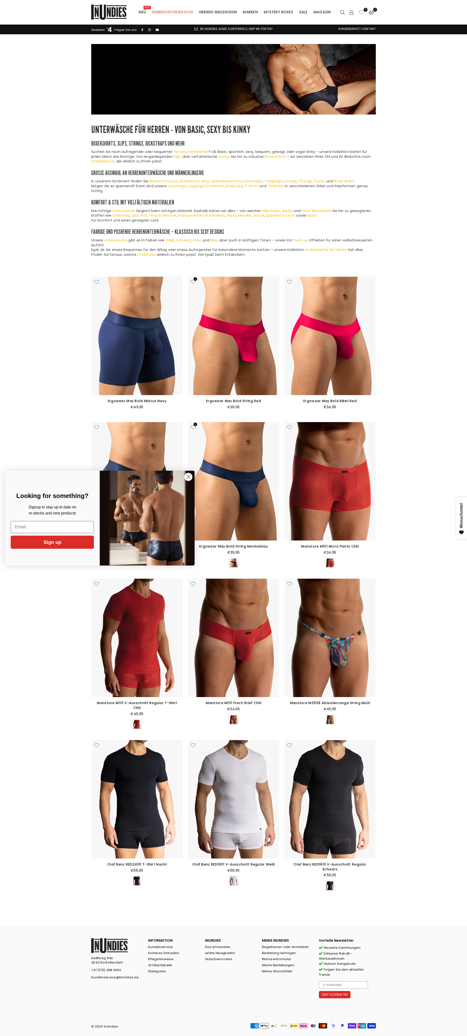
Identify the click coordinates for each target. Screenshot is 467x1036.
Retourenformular (276, 959)
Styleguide (157, 971)
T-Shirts (252, 186)
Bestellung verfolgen (279, 953)
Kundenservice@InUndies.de (115, 977)
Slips (177, 156)
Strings (224, 156)
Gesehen (98, 30)
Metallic (245, 215)
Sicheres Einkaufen (163, 953)
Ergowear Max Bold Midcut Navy (137, 400)
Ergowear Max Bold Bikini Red (330, 400)
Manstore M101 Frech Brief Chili (233, 702)
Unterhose (146, 254)
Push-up (300, 240)
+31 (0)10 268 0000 (106, 970)
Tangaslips (273, 181)
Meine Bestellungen (278, 965)
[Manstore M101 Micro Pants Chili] (330, 481)
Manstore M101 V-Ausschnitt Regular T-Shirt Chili (137, 705)
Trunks (319, 181)
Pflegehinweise (160, 959)
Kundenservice (160, 947)
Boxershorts (275, 156)
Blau (213, 240)
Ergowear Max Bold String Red (233, 400)
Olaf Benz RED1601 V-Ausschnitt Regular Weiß (233, 864)
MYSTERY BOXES (278, 12)
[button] (371, 12)
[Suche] (342, 12)
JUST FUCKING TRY (334, 994)
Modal (287, 210)
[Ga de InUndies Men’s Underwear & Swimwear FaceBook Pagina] (142, 30)
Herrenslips (252, 181)
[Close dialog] (188, 477)
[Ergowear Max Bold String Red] (233, 336)
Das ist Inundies (217, 947)
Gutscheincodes (218, 959)
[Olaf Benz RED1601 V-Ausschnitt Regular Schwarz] (330, 799)
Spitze (259, 215)
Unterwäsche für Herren (326, 249)
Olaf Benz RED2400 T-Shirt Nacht (137, 864)
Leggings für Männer (206, 186)
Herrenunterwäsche (172, 12)
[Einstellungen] (351, 12)
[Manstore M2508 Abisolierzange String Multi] (330, 638)
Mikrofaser (271, 210)
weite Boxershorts (226, 181)
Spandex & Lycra (280, 215)
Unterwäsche (102, 161)
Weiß (170, 240)
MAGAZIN (322, 12)
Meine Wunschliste (277, 971)
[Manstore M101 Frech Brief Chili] (233, 638)
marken (250, 12)
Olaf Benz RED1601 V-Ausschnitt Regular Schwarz (330, 867)
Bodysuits (234, 186)
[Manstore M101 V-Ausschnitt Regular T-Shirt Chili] (137, 638)
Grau (197, 240)
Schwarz (183, 240)
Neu (144, 11)
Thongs (305, 181)
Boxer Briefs (344, 181)
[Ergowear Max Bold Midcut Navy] (137, 336)
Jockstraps (177, 186)
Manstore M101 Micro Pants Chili (330, 546)
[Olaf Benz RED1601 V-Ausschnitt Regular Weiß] (233, 799)
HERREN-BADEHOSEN (218, 12)
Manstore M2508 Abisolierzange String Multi (330, 702)
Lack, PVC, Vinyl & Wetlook (154, 215)
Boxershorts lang (194, 181)
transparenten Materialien (202, 215)
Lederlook (120, 215)
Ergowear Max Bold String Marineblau (233, 546)
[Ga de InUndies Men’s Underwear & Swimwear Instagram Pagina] (149, 30)
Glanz (231, 215)
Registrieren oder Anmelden (285, 947)
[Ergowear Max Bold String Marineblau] (233, 481)
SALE (303, 12)
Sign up (52, 542)
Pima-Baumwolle (316, 210)
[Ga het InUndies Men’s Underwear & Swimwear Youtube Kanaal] (157, 30)
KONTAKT (369, 29)
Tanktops (275, 186)
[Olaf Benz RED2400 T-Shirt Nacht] (137, 799)
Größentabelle (160, 965)
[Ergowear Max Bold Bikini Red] (330, 336)
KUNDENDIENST (349, 29)
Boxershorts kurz (163, 181)
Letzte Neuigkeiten (220, 953)
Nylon (312, 215)
